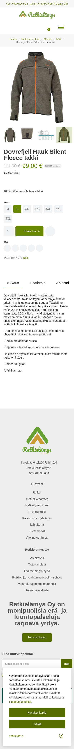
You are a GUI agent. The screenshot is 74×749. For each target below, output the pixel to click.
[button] (11, 27)
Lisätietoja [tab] (37, 283)
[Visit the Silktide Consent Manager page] (61, 735)
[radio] (7, 209)
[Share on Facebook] (7, 248)
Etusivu (13, 39)
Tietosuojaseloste (20, 702)
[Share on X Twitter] (23, 248)
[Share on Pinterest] (15, 248)
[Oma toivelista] (35, 27)
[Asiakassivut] (23, 27)
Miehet (48, 39)
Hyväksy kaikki (37, 712)
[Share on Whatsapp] (31, 248)
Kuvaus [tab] (13, 283)
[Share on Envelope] (39, 248)
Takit (58, 39)
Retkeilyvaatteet (30, 39)
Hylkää (37, 724)
